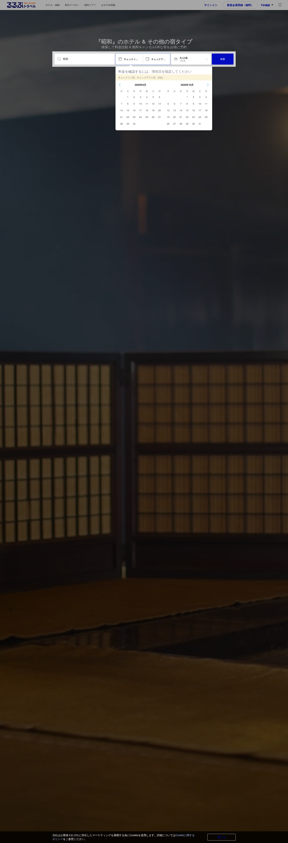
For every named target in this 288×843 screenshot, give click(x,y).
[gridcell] (128, 97)
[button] (119, 84)
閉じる (222, 837)
